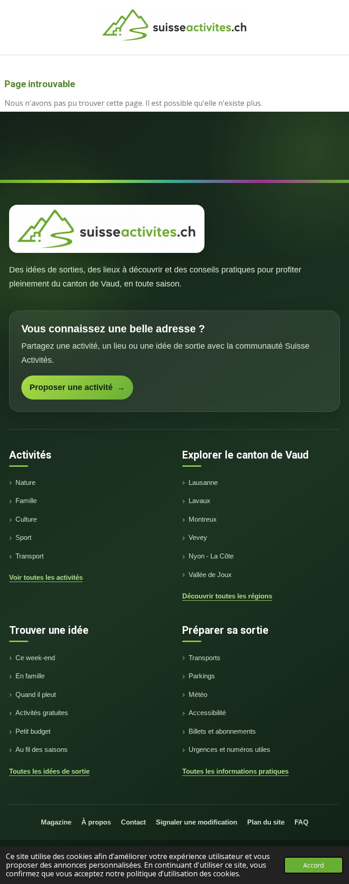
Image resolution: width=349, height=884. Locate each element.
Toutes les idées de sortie (49, 771)
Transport (29, 556)
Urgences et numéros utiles (229, 749)
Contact (133, 822)
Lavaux (199, 500)
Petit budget (32, 731)
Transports (204, 658)
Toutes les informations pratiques (235, 771)
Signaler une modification (196, 822)
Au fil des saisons (41, 749)
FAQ (301, 822)
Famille (26, 500)
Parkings (202, 676)
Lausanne (203, 482)
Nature (25, 482)
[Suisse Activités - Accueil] (106, 229)
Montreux (203, 519)
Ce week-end (35, 658)
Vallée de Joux (210, 574)
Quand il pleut (35, 694)
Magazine (56, 822)
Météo (198, 694)
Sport (23, 537)
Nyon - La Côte (211, 556)
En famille (30, 676)
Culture (26, 519)
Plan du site (265, 822)
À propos (96, 822)
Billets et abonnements (222, 731)
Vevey (198, 537)
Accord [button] (313, 865)
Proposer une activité (77, 387)
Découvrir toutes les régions (227, 596)
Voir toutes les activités (46, 577)
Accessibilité (207, 712)
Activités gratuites (41, 712)
